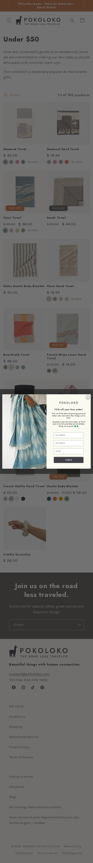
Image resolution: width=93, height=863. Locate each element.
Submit (68, 460)
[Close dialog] (88, 397)
